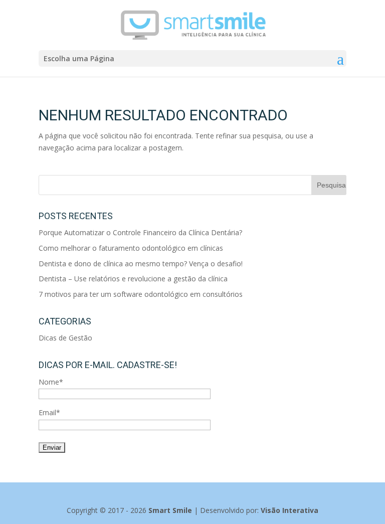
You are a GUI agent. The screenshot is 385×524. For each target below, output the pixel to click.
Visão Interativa (289, 510)
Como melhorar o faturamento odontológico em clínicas (131, 248)
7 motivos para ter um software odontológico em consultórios (141, 294)
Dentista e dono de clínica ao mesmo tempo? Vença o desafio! (141, 263)
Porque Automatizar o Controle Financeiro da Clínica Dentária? (140, 232)
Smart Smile (170, 510)
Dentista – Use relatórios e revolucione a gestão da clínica (133, 278)
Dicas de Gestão (65, 337)
